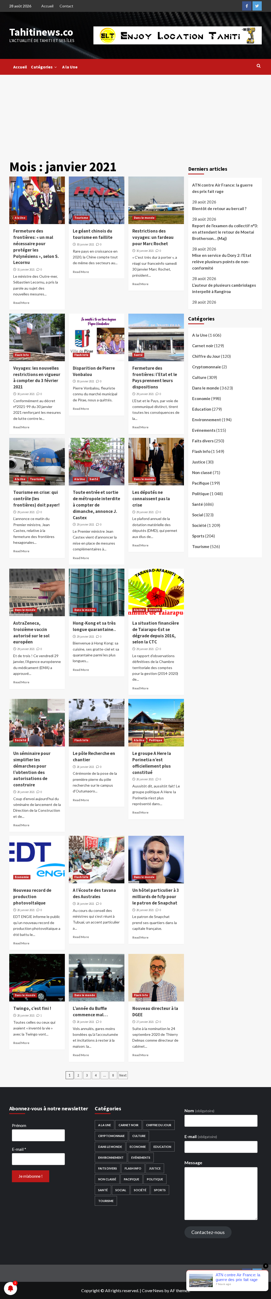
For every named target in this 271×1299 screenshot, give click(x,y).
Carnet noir (202, 345)
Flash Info (22, 355)
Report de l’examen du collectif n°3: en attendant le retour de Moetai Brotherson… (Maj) (225, 232)
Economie (22, 877)
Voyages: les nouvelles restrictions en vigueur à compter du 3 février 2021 (36, 377)
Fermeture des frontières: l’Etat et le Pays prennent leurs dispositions (154, 377)
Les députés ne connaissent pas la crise (151, 498)
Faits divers (203, 440)
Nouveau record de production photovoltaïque (32, 896)
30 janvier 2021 (85, 244)
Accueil (47, 6)
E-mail (19, 1149)
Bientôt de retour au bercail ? (219, 208)
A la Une (70, 66)
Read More (21, 303)
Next (123, 1075)
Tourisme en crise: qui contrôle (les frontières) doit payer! (36, 498)
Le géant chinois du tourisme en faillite (92, 234)
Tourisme (81, 218)
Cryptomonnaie (206, 366)
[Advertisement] (135, 114)
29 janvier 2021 (145, 394)
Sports (198, 535)
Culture (199, 377)
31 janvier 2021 (26, 269)
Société (154, 610)
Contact (66, 6)
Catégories (42, 66)
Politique (155, 740)
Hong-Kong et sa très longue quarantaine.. (94, 626)
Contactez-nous (208, 1232)
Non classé (202, 472)
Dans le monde (144, 218)
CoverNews (153, 1290)
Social (197, 514)
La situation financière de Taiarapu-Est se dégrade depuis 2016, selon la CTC (155, 632)
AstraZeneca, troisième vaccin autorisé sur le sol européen (31, 632)
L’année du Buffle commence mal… (90, 1011)
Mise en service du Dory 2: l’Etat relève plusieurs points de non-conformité (221, 261)
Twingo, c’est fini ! (32, 1008)
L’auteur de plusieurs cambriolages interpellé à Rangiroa (224, 288)
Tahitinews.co (41, 32)
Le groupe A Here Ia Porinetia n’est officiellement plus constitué (151, 762)
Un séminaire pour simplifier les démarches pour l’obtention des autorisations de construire (32, 769)
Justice (198, 462)
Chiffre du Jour (206, 356)
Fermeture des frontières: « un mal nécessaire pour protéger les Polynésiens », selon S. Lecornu (36, 246)
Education (201, 409)
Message (193, 1162)
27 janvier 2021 (145, 1022)
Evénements (203, 430)
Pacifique (200, 483)
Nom (199, 1110)
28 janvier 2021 (26, 792)
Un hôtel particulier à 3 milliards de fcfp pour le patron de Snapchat (155, 896)
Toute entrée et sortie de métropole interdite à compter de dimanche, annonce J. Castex (96, 504)
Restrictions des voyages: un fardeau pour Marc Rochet (153, 237)
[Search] (258, 66)
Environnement (206, 419)
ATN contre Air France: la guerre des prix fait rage (222, 188)
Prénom (19, 1125)
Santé (138, 355)
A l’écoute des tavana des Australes (94, 893)
